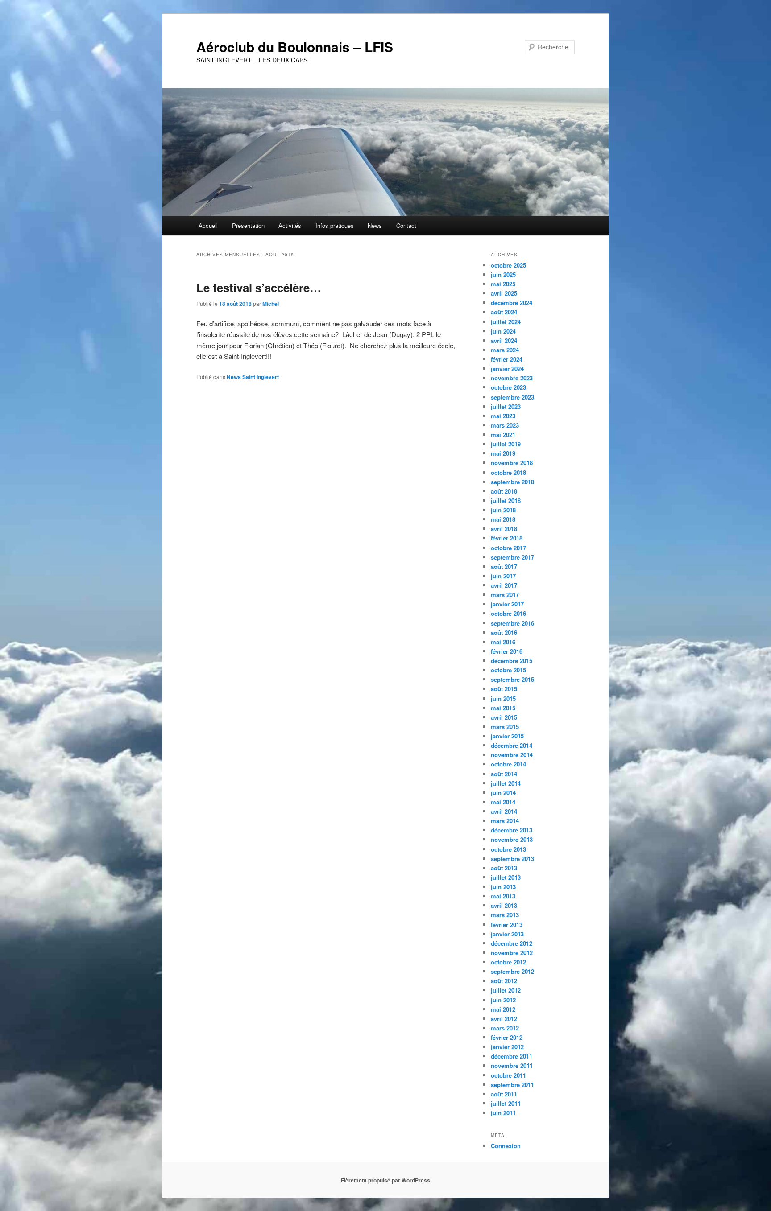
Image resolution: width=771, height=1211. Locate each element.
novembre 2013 (512, 839)
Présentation (248, 225)
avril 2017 (504, 585)
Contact (406, 225)
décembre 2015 (511, 660)
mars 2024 (505, 350)
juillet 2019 (506, 444)
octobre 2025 (508, 265)
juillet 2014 (506, 783)
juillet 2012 (506, 990)
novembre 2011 (512, 1065)
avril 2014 (504, 811)
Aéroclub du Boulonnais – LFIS (294, 46)
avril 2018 (504, 528)
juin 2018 (503, 510)
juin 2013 (503, 886)
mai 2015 (503, 708)
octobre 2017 (508, 548)
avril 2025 (504, 293)
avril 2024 (504, 340)
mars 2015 (505, 726)
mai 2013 (503, 896)
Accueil (208, 225)
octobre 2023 (508, 387)
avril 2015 (504, 717)
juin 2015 (503, 698)
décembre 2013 (511, 830)
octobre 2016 (508, 613)
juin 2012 (503, 1000)
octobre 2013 (508, 849)
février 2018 (506, 538)
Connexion (506, 1145)
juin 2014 (503, 792)
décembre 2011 (511, 1056)
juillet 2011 (506, 1103)
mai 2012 (503, 1009)
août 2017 (504, 566)
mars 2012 (505, 1028)
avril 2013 (504, 905)
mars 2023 (505, 425)
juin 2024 (503, 331)
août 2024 (504, 312)
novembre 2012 (512, 952)
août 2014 (504, 774)
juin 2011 (503, 1112)
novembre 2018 (512, 462)
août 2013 (504, 868)
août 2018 (504, 491)
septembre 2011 (512, 1084)
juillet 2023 (506, 406)
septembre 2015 (512, 679)
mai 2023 (503, 416)
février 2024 (506, 359)
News (375, 225)
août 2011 (504, 1094)
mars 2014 (505, 820)
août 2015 (504, 688)
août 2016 (504, 632)
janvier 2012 (507, 1046)
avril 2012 (504, 1018)
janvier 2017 (507, 604)
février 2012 (506, 1037)
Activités (289, 225)
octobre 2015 (508, 670)
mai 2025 (503, 284)
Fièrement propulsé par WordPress (385, 1180)
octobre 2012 (508, 962)
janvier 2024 (507, 368)
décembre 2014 (511, 745)
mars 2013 (505, 914)
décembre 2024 (511, 302)
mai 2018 (503, 519)
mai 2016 (503, 642)
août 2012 (504, 980)
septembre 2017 (512, 557)
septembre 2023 (512, 397)
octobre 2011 (508, 1075)
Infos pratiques (334, 225)
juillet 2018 (506, 500)
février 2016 (506, 651)
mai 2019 (503, 453)
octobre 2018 (508, 472)
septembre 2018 (512, 482)
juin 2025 (503, 274)
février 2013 (506, 924)
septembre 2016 (512, 623)
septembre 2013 (512, 858)
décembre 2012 (511, 943)
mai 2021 (503, 434)
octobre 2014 (508, 764)
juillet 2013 (506, 877)
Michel (270, 304)
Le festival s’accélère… (258, 287)
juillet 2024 (506, 321)
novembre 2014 (512, 754)
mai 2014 (503, 802)
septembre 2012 (512, 971)
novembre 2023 (512, 378)
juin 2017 (503, 576)
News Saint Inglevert (253, 377)
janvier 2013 (507, 934)
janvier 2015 (507, 736)
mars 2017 (505, 594)
